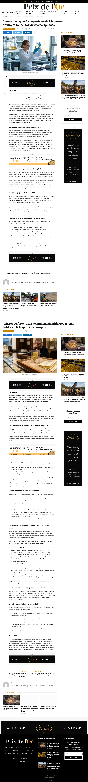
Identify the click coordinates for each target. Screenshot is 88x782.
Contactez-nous (26, 768)
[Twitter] (4, 83)
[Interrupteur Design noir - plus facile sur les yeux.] (85, 6)
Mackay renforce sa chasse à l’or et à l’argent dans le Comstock (48, 305)
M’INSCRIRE (73, 119)
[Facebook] (4, 80)
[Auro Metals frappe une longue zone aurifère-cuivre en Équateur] (29, 297)
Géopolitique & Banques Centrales (48, 12)
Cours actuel (77, 12)
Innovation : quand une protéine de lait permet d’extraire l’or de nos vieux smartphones (43, 674)
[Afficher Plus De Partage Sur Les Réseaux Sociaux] (34, 32)
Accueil (4, 16)
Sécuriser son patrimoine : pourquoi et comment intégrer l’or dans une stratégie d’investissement (17, 675)
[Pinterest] (4, 90)
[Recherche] (85, 12)
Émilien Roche (32, 28)
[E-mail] (4, 94)
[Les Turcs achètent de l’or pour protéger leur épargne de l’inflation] (73, 41)
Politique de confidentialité (46, 775)
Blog (7, 16)
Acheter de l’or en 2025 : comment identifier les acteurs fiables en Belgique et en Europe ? (15, 272)
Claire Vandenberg (33, 331)
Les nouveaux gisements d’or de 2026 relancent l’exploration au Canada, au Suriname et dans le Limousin (11, 306)
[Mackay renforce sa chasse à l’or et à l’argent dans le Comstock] (48, 297)
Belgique (10, 12)
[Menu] (3, 12)
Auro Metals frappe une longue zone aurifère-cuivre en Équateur (29, 305)
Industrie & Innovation (64, 12)
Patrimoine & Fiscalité (30, 12)
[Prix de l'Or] (44, 6)
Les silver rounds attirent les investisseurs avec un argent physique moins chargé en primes (29, 709)
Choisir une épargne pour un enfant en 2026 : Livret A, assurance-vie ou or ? (48, 708)
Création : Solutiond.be (49, 780)
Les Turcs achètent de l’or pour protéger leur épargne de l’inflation (74, 51)
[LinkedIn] (4, 87)
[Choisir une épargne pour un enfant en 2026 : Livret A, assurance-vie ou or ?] (48, 700)
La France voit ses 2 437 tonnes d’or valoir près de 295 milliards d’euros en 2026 (44, 1)
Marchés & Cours (18, 12)
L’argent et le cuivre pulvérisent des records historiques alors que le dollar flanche (43, 272)
